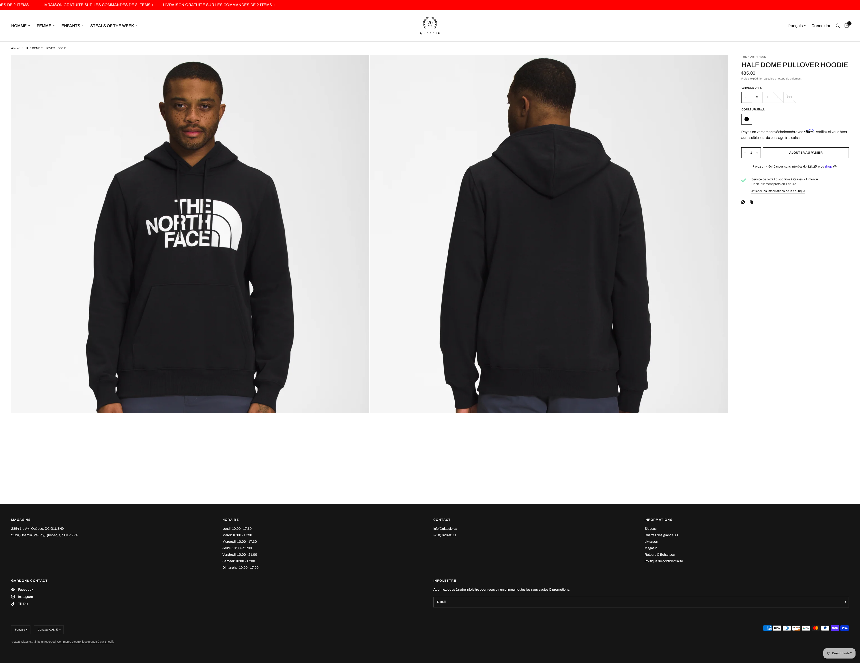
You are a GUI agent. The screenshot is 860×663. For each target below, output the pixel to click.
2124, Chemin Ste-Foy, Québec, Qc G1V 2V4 (44, 535)
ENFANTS (70, 26)
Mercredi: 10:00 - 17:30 (239, 541)
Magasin (651, 548)
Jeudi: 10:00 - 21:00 (237, 548)
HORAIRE (230, 519)
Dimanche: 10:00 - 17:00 (240, 567)
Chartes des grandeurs (661, 535)
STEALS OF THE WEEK (112, 26)
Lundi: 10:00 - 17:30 (237, 528)
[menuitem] (22, 25)
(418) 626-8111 (444, 535)
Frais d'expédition (752, 78)
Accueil (15, 48)
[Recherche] (838, 25)
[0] (845, 25)
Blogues (651, 528)
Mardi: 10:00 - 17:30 (237, 535)
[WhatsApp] (744, 202)
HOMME (19, 26)
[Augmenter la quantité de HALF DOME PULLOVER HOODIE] (757, 153)
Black (746, 119)
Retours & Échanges (660, 554)
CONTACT (442, 519)
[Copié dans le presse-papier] (752, 202)
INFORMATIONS (659, 519)
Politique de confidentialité (664, 561)
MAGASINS (20, 519)
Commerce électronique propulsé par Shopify (85, 641)
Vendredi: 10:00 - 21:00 (239, 554)
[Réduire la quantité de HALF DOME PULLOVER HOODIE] (745, 153)
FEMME (44, 26)
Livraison (651, 541)
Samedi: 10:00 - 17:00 (238, 561)
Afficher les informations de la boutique (778, 191)
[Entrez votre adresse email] (844, 602)
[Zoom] (360, 64)
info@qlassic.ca (445, 528)
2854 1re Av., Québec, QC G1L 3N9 (37, 528)
